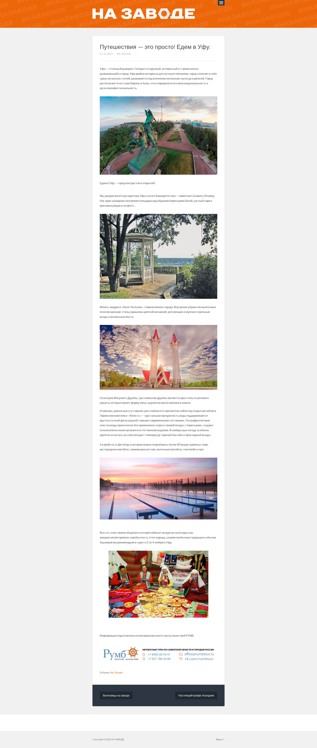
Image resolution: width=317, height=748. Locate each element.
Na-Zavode (124, 54)
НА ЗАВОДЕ (117, 739)
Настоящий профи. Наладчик (196, 695)
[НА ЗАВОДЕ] (143, 14)
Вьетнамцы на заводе (116, 695)
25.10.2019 (106, 54)
